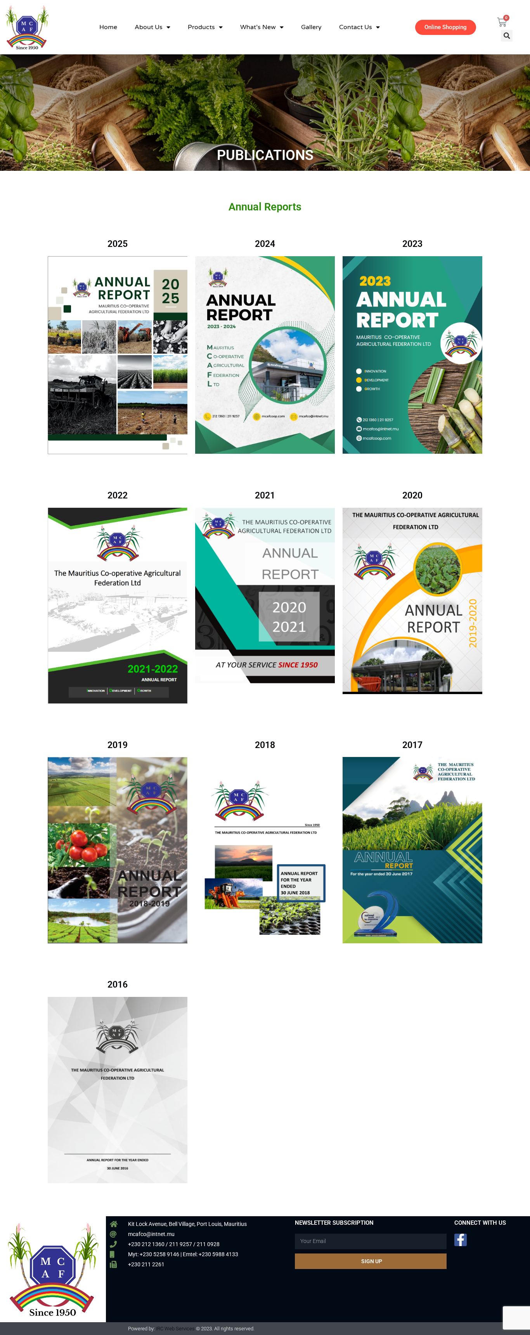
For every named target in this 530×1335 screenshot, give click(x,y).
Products (201, 27)
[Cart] (502, 22)
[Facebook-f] (460, 1240)
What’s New (258, 27)
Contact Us (355, 27)
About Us (149, 27)
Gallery (311, 27)
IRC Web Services (175, 1329)
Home (108, 27)
